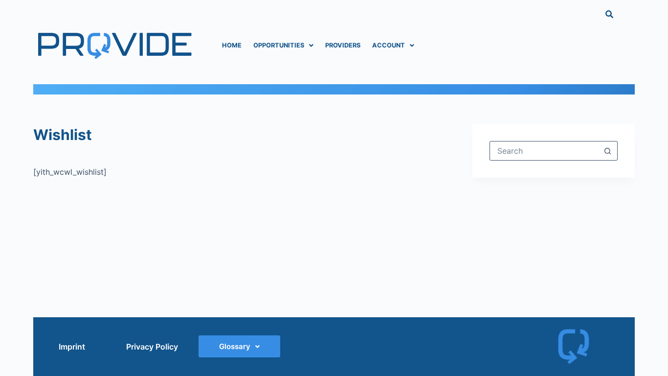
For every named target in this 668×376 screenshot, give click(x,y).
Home (232, 45)
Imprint (72, 347)
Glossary (234, 346)
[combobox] (544, 151)
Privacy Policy (152, 347)
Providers (342, 45)
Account (388, 45)
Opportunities (278, 45)
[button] (283, 45)
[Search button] (608, 150)
